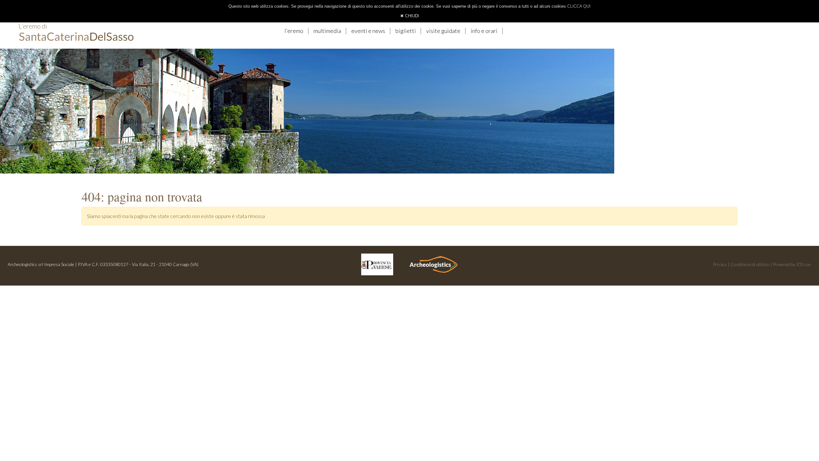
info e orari (484, 30)
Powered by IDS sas (792, 264)
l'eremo (293, 30)
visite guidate (443, 30)
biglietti (405, 30)
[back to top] (801, 441)
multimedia (327, 30)
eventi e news (368, 30)
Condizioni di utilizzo (749, 264)
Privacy (720, 264)
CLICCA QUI (579, 6)
